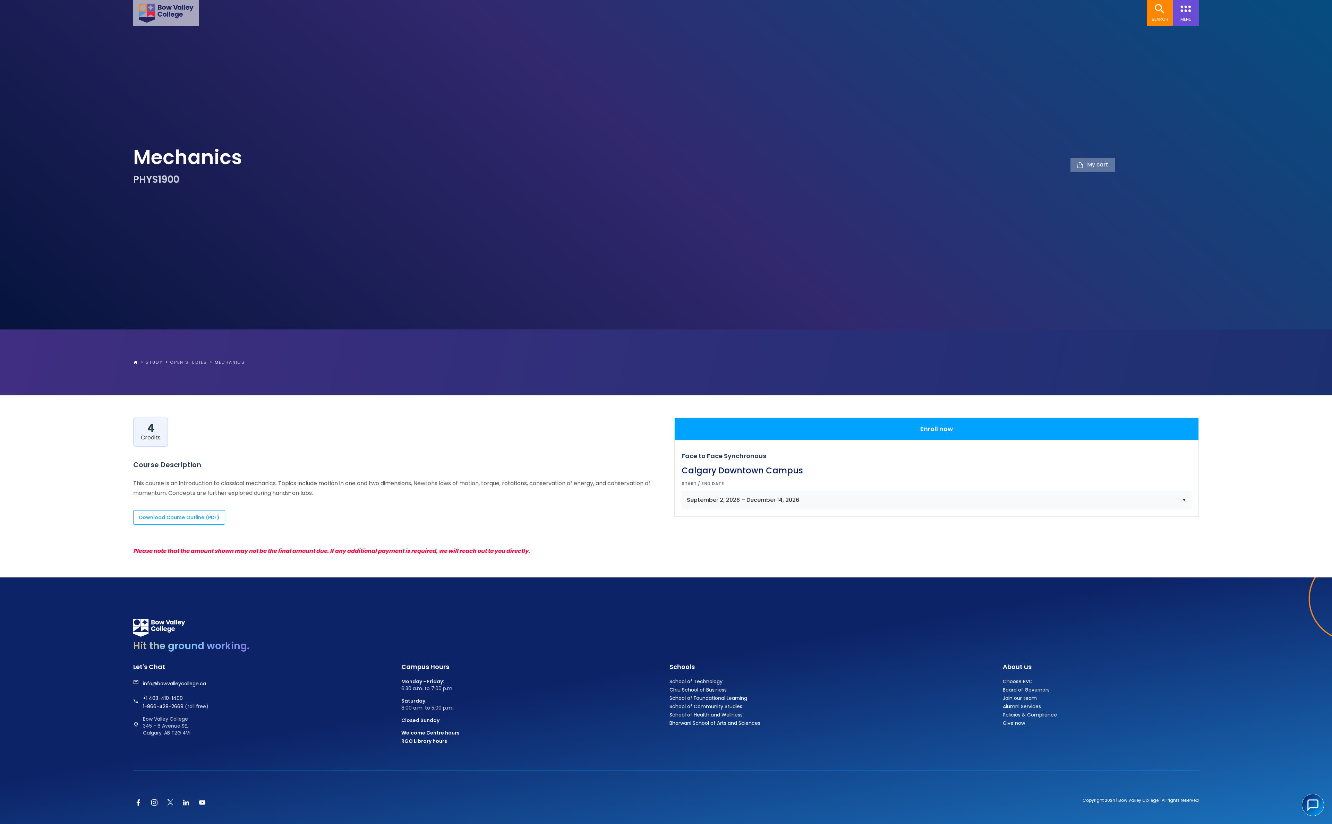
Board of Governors (1026, 689)
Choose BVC (1018, 681)
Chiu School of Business (698, 689)
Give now (1014, 723)
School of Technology (696, 681)
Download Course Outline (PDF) (179, 517)
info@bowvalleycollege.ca (174, 683)
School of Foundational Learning (708, 698)
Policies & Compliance (1030, 714)
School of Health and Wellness (706, 714)
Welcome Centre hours (430, 732)
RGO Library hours (424, 741)
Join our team (1020, 698)
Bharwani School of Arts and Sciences (714, 723)
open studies (188, 362)
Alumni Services (1022, 706)
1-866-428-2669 (164, 706)
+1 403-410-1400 (163, 698)
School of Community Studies (705, 706)
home (135, 362)
